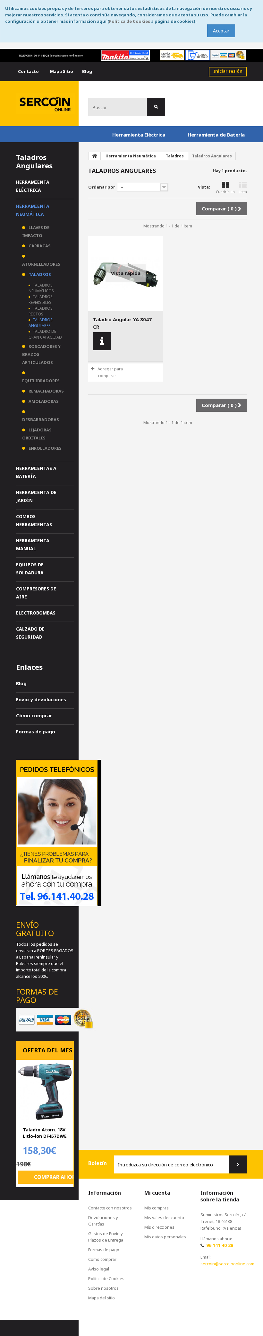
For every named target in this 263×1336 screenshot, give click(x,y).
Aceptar (221, 31)
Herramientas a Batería (36, 472)
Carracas (39, 246)
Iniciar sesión (227, 71)
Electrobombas (35, 613)
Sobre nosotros (103, 1288)
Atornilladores (41, 264)
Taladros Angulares (41, 322)
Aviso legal (98, 1269)
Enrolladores (45, 448)
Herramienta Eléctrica (138, 134)
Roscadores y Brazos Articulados (41, 354)
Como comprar (102, 1259)
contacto (28, 71)
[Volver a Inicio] (95, 156)
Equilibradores (41, 381)
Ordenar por (101, 187)
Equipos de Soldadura (30, 569)
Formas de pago (35, 731)
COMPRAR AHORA (56, 1177)
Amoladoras (43, 401)
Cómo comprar (34, 715)
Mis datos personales (165, 1237)
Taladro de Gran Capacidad (45, 334)
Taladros (39, 274)
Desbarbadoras (40, 419)
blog (87, 71)
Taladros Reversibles (41, 299)
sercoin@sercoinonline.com (227, 1264)
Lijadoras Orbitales (37, 434)
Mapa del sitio (101, 1298)
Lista (243, 191)
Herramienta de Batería (216, 134)
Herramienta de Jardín (36, 496)
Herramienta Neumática (32, 210)
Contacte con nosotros (110, 1208)
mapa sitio (61, 71)
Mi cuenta (157, 1192)
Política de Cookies (129, 21)
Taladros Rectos (41, 311)
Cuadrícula (225, 191)
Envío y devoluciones (41, 699)
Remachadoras (46, 391)
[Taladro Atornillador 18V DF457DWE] (44, 1091)
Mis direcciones (159, 1227)
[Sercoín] (45, 103)
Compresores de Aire (36, 593)
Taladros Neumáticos (41, 288)
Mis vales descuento (164, 1217)
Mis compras (156, 1208)
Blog (21, 683)
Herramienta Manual (32, 544)
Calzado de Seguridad (30, 633)
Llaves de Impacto (35, 231)
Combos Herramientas (34, 520)
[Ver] (102, 341)
